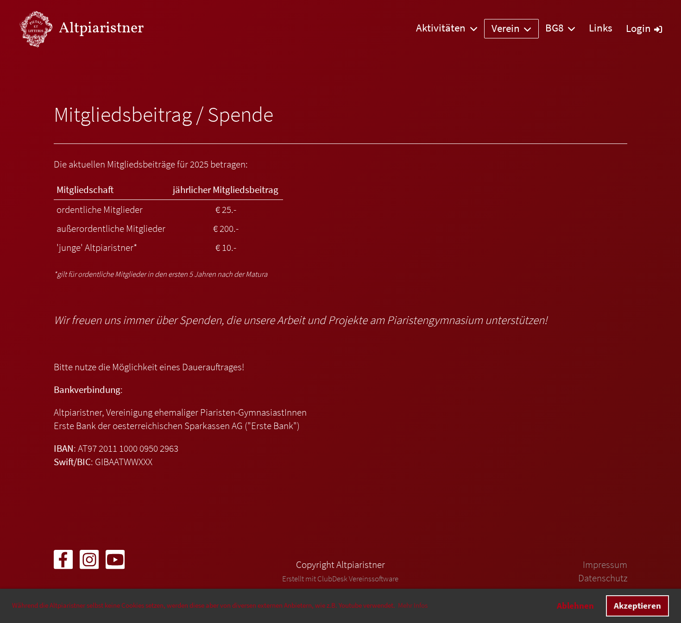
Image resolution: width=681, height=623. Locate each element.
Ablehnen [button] (575, 605)
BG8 (554, 27)
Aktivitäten (441, 27)
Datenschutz (602, 578)
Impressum (605, 565)
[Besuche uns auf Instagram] (89, 562)
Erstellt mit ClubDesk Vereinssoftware (340, 579)
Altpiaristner (101, 29)
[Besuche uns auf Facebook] (63, 562)
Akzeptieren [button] (637, 605)
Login (638, 28)
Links (600, 27)
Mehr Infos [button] (413, 605)
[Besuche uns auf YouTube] (115, 562)
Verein (506, 28)
